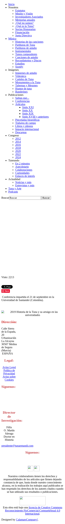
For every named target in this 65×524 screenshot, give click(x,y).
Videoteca (20, 76)
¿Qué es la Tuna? (24, 26)
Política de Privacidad (9, 372)
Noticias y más (23, 182)
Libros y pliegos (24, 126)
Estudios (20, 63)
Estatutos (20, 10)
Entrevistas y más (24, 185)
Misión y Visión (24, 13)
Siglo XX (27, 110)
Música (12, 38)
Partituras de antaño (26, 48)
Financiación (22, 32)
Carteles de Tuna (24, 79)
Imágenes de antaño (26, 72)
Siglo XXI (28, 107)
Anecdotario (22, 166)
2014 (18, 141)
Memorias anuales (25, 19)
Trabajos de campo (25, 122)
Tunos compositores (26, 54)
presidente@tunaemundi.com (17, 445)
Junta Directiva (23, 35)
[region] (32, 238)
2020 (18, 151)
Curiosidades (22, 172)
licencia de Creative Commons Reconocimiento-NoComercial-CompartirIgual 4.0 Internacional (33, 510)
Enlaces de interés (25, 176)
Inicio (11, 4)
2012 (18, 138)
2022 (18, 154)
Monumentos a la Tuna (27, 82)
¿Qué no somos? (24, 23)
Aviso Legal (9, 367)
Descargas (21, 132)
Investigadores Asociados (29, 16)
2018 (18, 147)
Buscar (5, 197)
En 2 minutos (22, 163)
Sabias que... (22, 97)
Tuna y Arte (14, 188)
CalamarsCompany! (27, 519)
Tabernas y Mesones (26, 85)
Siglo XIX (28, 113)
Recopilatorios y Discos (28, 60)
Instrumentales (23, 51)
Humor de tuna (23, 88)
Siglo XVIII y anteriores (35, 116)
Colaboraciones (23, 169)
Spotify (19, 66)
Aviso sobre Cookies (9, 378)
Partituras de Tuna (25, 44)
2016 (18, 144)
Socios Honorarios (25, 29)
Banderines (21, 91)
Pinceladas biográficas (27, 119)
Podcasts (13, 191)
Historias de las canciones (29, 41)
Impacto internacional (27, 129)
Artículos (20, 104)
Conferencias (22, 101)
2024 (18, 157)
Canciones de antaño (26, 57)
